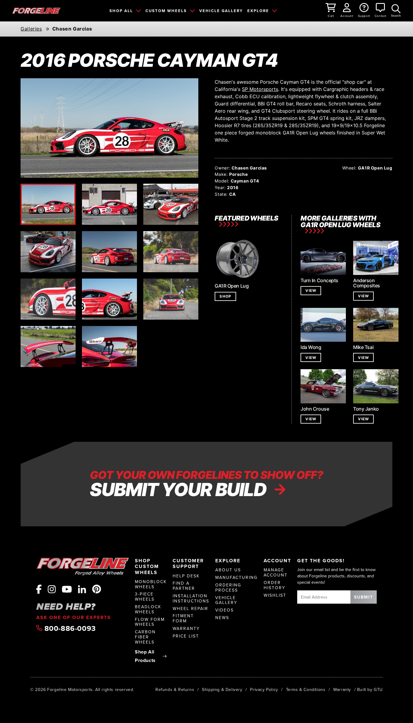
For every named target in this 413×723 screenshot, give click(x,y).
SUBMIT (363, 597)
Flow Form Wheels (150, 622)
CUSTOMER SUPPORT (188, 563)
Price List (186, 636)
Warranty (186, 628)
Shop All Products (145, 656)
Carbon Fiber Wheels (145, 636)
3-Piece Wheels (144, 597)
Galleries (31, 29)
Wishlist (275, 595)
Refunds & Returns (174, 689)
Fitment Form (183, 618)
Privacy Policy (264, 689)
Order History (274, 585)
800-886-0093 (69, 628)
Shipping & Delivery (222, 689)
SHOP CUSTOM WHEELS (147, 566)
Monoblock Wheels (151, 584)
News (222, 617)
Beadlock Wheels (148, 609)
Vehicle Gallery (226, 600)
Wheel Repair (190, 608)
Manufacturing (236, 577)
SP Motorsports (260, 89)
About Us (228, 570)
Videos (224, 610)
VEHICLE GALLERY (221, 11)
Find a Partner (184, 586)
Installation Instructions (191, 598)
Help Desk (186, 576)
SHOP (225, 296)
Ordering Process (228, 588)
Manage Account (276, 572)
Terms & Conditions (306, 689)
